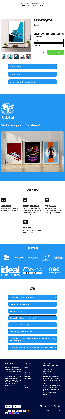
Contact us (27, 372)
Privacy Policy (27, 374)
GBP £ (16, 406)
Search (26, 367)
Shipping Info (27, 378)
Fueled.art (51, 410)
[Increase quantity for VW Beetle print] (43, 52)
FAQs (25, 383)
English (8, 406)
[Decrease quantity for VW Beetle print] (36, 52)
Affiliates (26, 387)
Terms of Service (28, 381)
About (25, 370)
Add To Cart (55, 52)
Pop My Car (27, 385)
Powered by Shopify (56, 410)
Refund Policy (27, 376)
